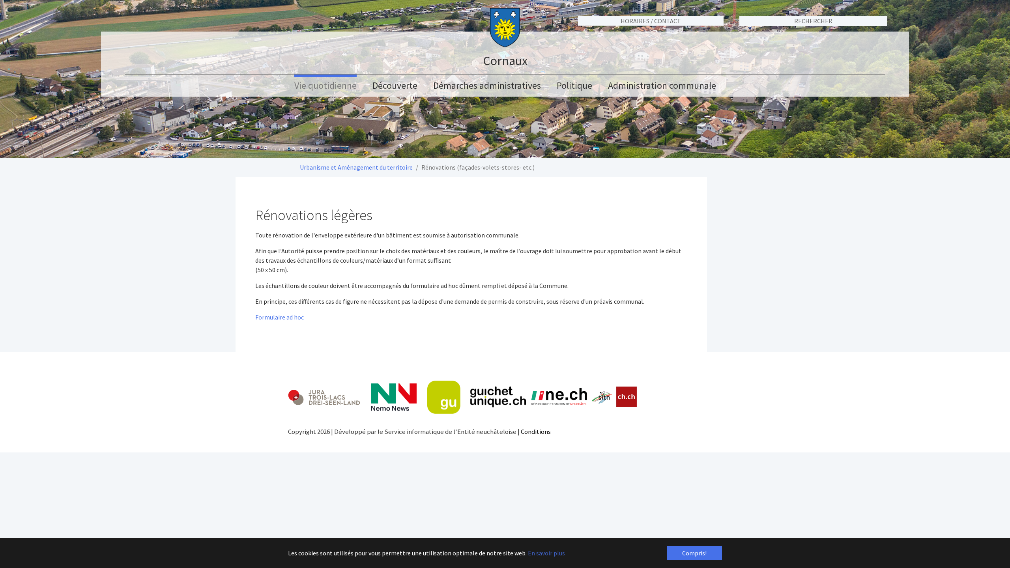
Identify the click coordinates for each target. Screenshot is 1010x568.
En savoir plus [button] (546, 553)
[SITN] (602, 397)
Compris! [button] (694, 553)
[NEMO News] (393, 397)
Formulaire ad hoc (279, 317)
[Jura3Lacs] (324, 397)
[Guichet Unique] (476, 397)
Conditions (536, 431)
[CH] (627, 397)
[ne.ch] (559, 397)
